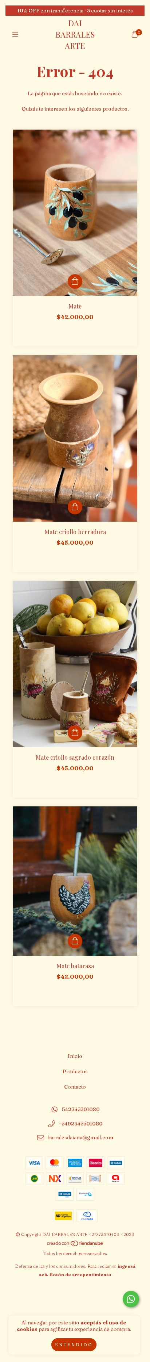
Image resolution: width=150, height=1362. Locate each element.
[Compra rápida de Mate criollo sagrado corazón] (75, 732)
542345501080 (81, 1109)
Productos (75, 1071)
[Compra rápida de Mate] (75, 281)
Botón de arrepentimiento (80, 1274)
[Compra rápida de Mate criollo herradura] (75, 507)
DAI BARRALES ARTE (75, 34)
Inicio (75, 1056)
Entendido (74, 1344)
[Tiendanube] (75, 1245)
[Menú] (15, 34)
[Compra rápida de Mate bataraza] (75, 941)
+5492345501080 (81, 1123)
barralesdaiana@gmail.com (81, 1138)
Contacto (75, 1086)
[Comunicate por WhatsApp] (131, 1299)
